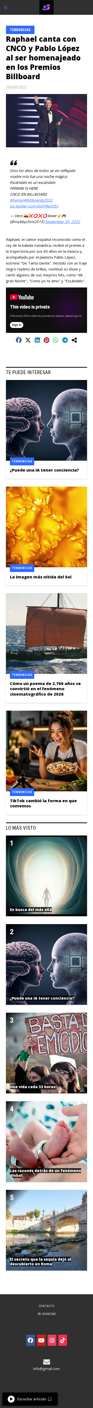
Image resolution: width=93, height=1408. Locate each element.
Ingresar (48, 1314)
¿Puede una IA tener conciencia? (44, 470)
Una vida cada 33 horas (32, 1086)
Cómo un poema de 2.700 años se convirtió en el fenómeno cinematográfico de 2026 (45, 689)
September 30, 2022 (62, 221)
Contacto (47, 1306)
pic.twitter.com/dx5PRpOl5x (34, 206)
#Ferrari (17, 200)
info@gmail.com (46, 1368)
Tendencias (20, 30)
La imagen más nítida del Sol (40, 577)
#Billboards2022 (38, 200)
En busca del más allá (31, 909)
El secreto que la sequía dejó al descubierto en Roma (40, 1262)
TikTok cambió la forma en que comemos (43, 803)
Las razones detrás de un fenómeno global (45, 1173)
